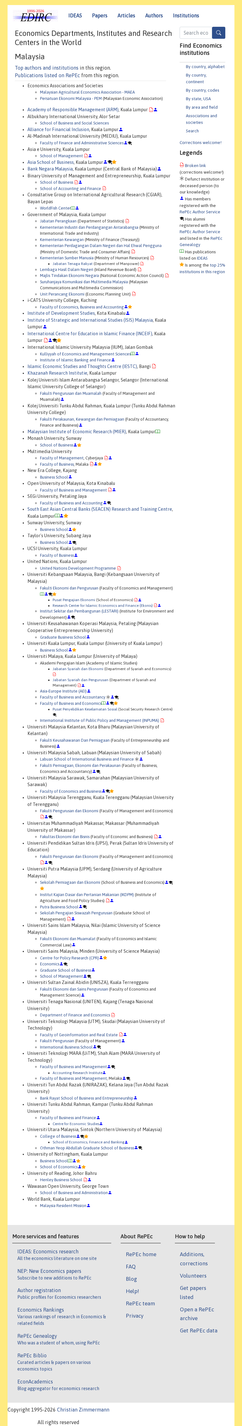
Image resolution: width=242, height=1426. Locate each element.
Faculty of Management (62, 458)
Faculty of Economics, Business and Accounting (82, 307)
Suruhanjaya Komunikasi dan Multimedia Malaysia (84, 281)
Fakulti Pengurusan (57, 1040)
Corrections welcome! (201, 142)
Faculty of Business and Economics (70, 703)
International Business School (66, 1047)
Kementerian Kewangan (62, 239)
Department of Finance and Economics (75, 1015)
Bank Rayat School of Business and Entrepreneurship (86, 1098)
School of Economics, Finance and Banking (88, 1142)
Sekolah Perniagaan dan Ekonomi (70, 882)
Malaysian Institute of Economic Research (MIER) (76, 431)
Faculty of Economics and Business (70, 791)
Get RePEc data (198, 1330)
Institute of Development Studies (61, 313)
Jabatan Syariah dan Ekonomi (78, 669)
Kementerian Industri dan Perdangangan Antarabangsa (89, 227)
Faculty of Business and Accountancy (72, 697)
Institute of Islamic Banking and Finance (75, 360)
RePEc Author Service (200, 211)
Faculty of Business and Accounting (71, 503)
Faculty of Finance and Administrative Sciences (82, 143)
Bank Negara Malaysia (50, 168)
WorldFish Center (55, 208)
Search (192, 130)
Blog (131, 1279)
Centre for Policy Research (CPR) (69, 958)
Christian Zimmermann (83, 1409)
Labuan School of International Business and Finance (87, 759)
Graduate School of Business (65, 970)
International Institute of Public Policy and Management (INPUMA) (99, 720)
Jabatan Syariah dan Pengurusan (80, 680)
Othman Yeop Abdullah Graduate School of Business (87, 1148)
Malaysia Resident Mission (63, 1205)
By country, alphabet (205, 66)
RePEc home (141, 1254)
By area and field (202, 107)
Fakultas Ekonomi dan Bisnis (64, 836)
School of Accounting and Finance (70, 188)
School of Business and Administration (74, 1192)
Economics (49, 964)
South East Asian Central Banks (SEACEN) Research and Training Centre (99, 509)
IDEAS (75, 15)
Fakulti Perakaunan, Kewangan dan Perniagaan (82, 419)
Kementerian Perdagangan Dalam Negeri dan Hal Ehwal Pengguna (101, 245)
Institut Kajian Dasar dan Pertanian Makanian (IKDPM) (87, 894)
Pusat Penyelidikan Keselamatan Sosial (85, 709)
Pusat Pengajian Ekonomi (74, 600)
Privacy (134, 1316)
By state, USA (198, 98)
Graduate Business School (63, 637)
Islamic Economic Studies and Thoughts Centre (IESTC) (82, 366)
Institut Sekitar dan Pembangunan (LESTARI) (79, 611)
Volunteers (193, 1276)
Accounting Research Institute (77, 1073)
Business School (54, 477)
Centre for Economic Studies (76, 1124)
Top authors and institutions (46, 68)
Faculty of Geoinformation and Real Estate (79, 1034)
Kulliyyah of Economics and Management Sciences (85, 354)
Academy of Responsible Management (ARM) (72, 109)
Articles (126, 15)
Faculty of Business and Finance (68, 1117)
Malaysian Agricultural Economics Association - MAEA (87, 92)
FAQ (131, 1266)
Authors (154, 15)
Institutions (186, 15)
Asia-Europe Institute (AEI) (63, 691)
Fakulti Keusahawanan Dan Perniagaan (75, 740)
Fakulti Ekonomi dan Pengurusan (69, 588)
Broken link (195, 165)
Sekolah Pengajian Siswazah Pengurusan (76, 913)
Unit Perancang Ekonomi (62, 294)
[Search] (218, 33)
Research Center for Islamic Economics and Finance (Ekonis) (103, 605)
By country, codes (202, 90)
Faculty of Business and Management (73, 490)
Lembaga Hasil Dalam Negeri (66, 269)
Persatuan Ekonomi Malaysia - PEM (71, 98)
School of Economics (59, 1166)
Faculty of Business (57, 464)
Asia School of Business (50, 162)
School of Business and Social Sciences (74, 123)
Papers (99, 15)
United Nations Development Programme (78, 568)
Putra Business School (59, 907)
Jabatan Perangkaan (58, 221)
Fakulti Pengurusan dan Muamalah (70, 393)
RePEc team (140, 1303)
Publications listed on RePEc (47, 75)
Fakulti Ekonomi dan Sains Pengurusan (74, 989)
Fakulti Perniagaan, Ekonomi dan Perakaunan (80, 765)
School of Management (61, 155)
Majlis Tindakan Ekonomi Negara (69, 275)
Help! (132, 1291)
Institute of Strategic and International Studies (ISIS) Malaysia (90, 320)
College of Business (58, 1136)
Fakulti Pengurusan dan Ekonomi (69, 810)
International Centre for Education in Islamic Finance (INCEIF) (89, 333)
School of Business (56, 182)
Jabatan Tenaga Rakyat (73, 264)
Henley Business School (61, 1179)
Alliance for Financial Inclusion (58, 129)
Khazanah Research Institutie (57, 373)
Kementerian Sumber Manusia (67, 258)
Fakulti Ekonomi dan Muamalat (67, 938)
